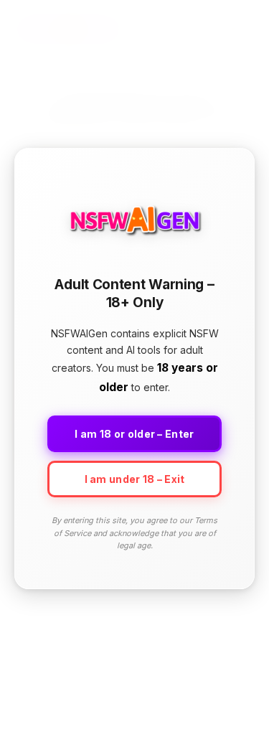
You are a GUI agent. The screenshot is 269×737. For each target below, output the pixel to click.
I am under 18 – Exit (135, 479)
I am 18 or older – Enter (134, 434)
